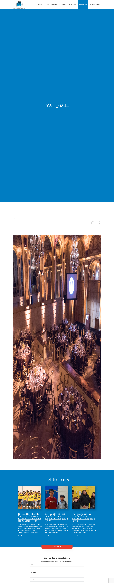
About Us (41, 4)
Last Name (33, 580)
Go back (17, 219)
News (47, 4)
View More (57, 546)
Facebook (92, 223)
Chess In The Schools (19, 4)
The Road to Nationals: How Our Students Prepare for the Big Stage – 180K (56, 517)
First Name (33, 572)
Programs (54, 4)
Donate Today (83, 4)
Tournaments (62, 4)
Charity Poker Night (94, 4)
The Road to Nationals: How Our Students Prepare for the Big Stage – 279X (83, 517)
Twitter (99, 223)
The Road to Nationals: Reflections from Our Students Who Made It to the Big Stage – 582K (29, 517)
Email (31, 564)
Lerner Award (73, 4)
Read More (20, 536)
